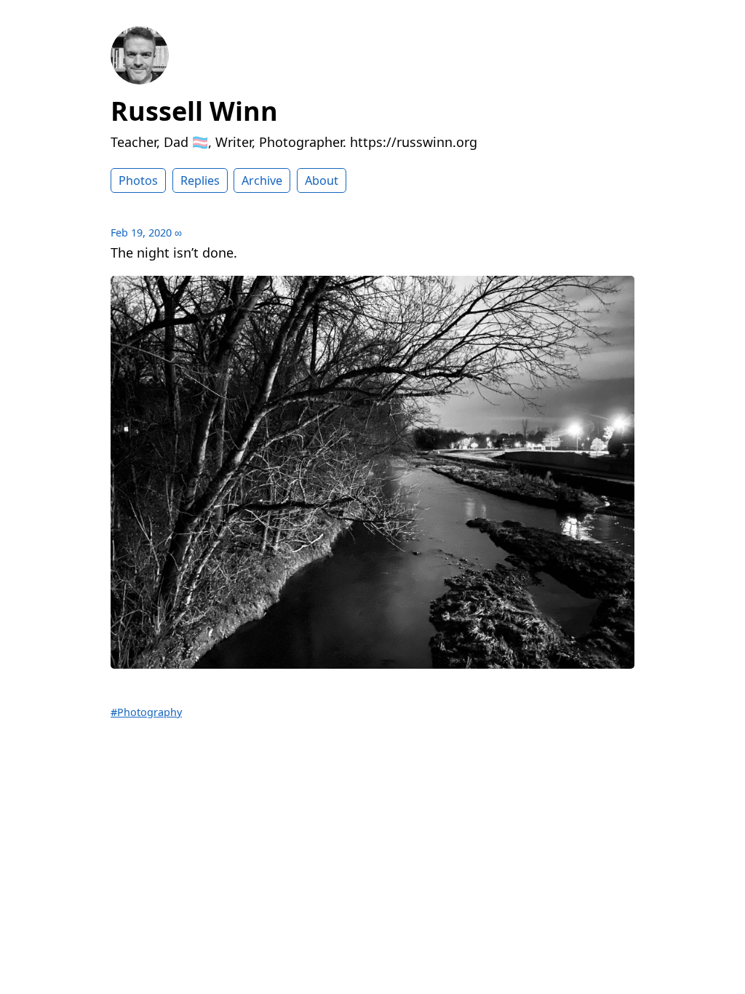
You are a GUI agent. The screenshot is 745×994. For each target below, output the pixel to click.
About (321, 180)
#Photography (146, 712)
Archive (262, 180)
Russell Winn (194, 111)
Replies (200, 180)
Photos (138, 180)
